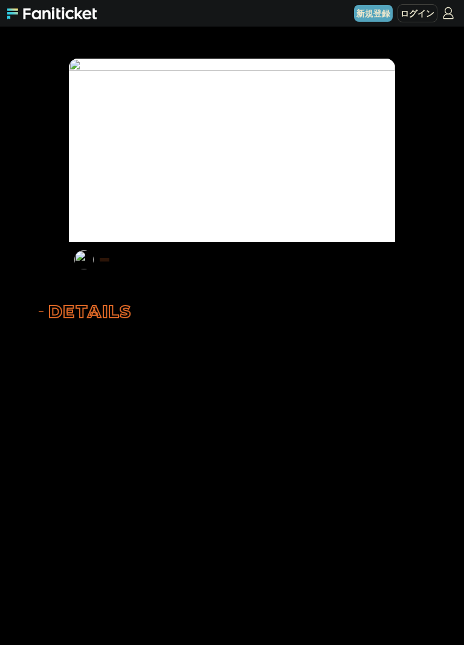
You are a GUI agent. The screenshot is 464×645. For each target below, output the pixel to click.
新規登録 (373, 13)
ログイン (417, 13)
